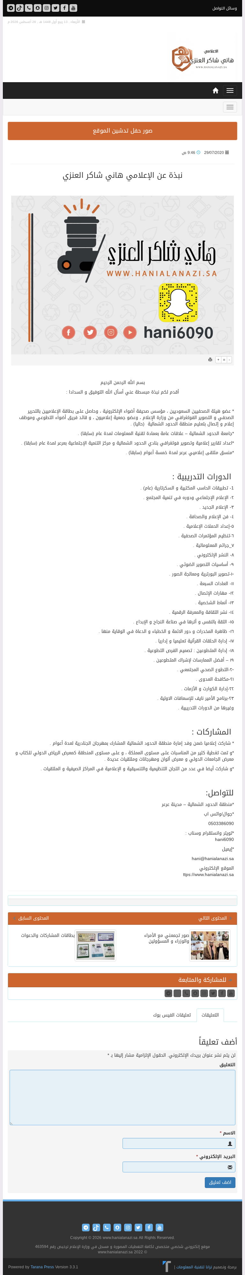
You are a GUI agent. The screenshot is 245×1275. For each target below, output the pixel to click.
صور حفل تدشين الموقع (122, 130)
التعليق (227, 1065)
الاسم (227, 1133)
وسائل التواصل (224, 8)
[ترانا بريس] (167, 1267)
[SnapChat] (37, 8)
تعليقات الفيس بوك (172, 1015)
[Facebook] (64, 8)
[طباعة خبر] (210, 359)
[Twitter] (55, 8)
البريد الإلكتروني (215, 1157)
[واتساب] (10, 8)
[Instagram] (46, 8)
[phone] (28, 8)
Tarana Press (42, 1267)
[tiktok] (19, 8)
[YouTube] (73, 8)
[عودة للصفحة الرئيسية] (202, 58)
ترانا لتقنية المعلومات (194, 1267)
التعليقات (210, 1015)
